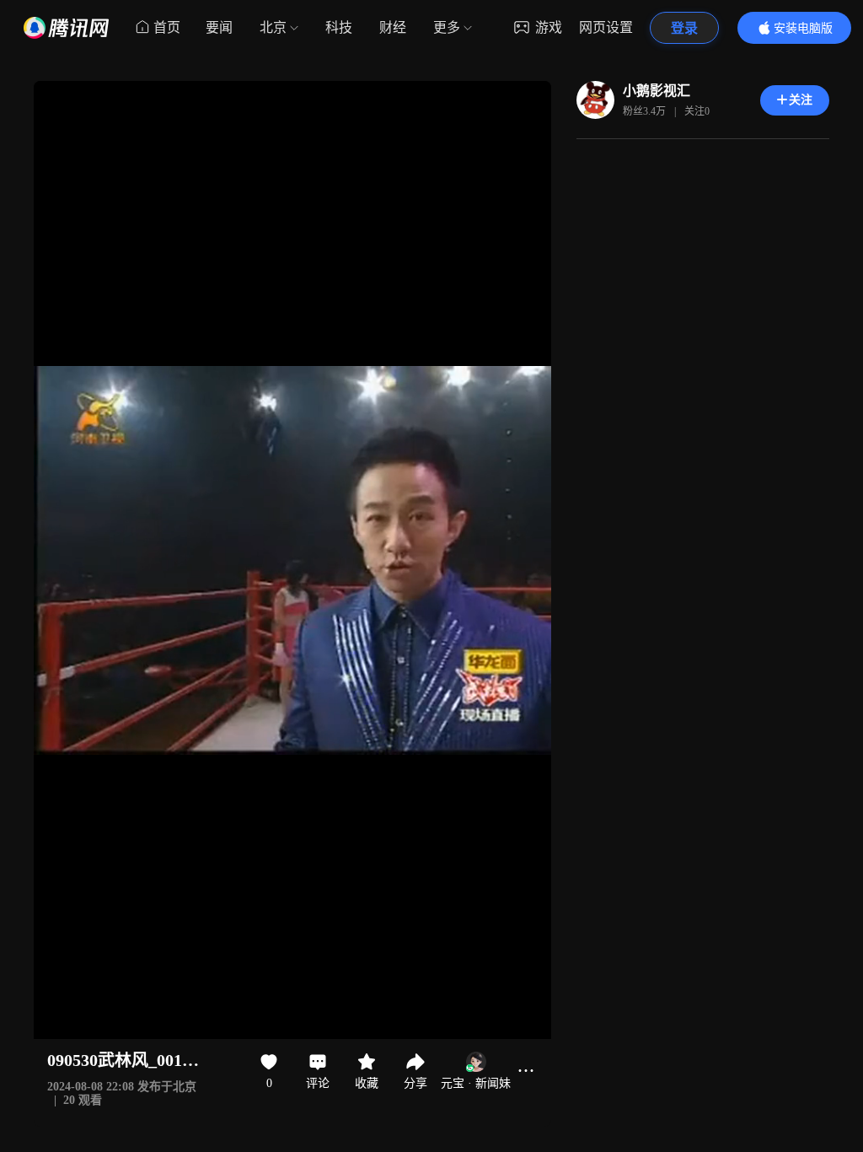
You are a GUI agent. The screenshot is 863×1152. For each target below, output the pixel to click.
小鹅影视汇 (656, 90)
